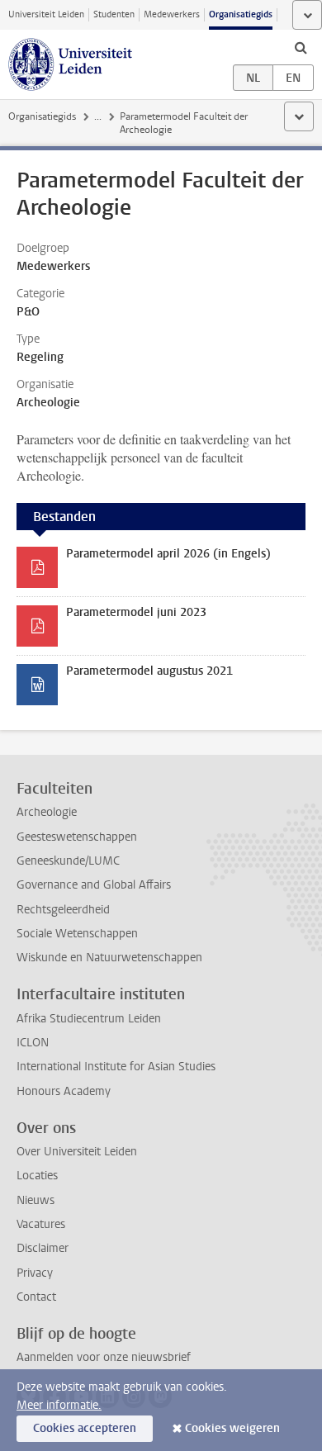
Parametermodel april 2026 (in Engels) (168, 554)
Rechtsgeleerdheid (63, 910)
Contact (36, 1297)
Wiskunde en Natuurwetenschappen (109, 957)
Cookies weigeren (232, 1428)
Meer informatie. (59, 1405)
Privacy (35, 1273)
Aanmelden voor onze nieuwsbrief (104, 1357)
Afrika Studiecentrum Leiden (89, 1019)
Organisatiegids (240, 14)
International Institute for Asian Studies (116, 1066)
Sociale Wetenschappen (77, 933)
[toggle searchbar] (300, 47)
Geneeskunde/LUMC (68, 861)
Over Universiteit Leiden (77, 1151)
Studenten (114, 14)
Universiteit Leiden (46, 14)
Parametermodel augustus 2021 (149, 671)
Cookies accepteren (84, 1428)
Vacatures (41, 1224)
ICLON (33, 1042)
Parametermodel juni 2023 (136, 612)
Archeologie (47, 812)
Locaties (37, 1175)
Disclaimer (43, 1248)
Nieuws (35, 1200)
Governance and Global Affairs (94, 885)
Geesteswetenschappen (77, 837)
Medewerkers (172, 14)
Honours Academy (64, 1091)
